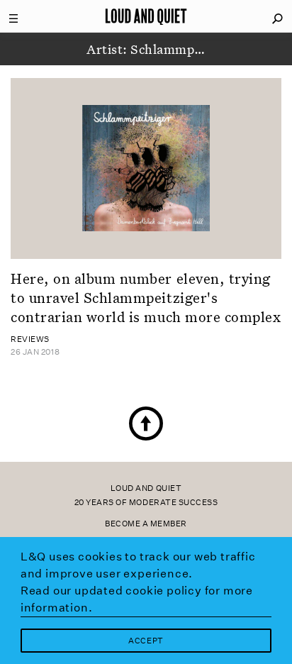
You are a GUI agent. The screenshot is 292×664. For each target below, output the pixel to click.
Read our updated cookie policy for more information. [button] (137, 599)
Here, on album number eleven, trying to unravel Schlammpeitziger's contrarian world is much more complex (146, 297)
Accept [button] (145, 641)
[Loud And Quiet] (146, 16)
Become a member (146, 524)
